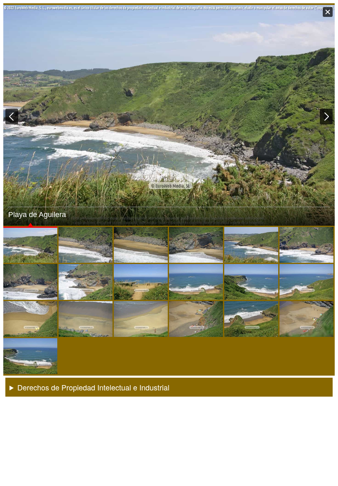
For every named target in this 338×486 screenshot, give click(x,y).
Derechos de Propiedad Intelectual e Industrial (93, 387)
